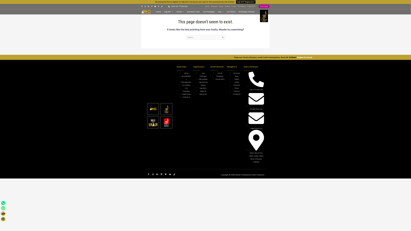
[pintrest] (152, 6)
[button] (264, 6)
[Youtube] (155, 6)
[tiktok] (174, 174)
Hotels (233, 6)
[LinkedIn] (157, 174)
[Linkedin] (148, 6)
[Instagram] (145, 6)
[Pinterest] (161, 174)
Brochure (214, 6)
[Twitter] (158, 6)
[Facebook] (142, 6)
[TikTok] (162, 6)
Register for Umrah (292, 57)
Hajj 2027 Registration (245, 2)
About (207, 6)
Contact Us (251, 6)
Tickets (227, 6)
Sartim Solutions (258, 175)
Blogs (221, 6)
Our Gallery (242, 6)
